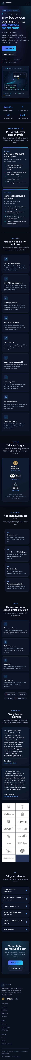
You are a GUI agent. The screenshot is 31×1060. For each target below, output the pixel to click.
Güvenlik (4, 1016)
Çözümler (4, 1007)
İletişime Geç (15, 968)
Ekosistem (5, 1013)
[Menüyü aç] (27, 3)
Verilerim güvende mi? (11, 906)
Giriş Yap (4, 1024)
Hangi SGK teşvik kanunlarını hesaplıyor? (14, 899)
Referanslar (5, 1030)
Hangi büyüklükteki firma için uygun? (13, 913)
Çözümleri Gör (9, 54)
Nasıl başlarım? (9, 929)
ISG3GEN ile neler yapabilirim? (10, 890)
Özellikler (4, 1010)
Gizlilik (4, 1041)
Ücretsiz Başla (9, 48)
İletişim (4, 1038)
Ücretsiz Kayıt (6, 1027)
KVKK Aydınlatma (7, 1044)
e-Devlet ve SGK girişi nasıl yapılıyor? (13, 922)
